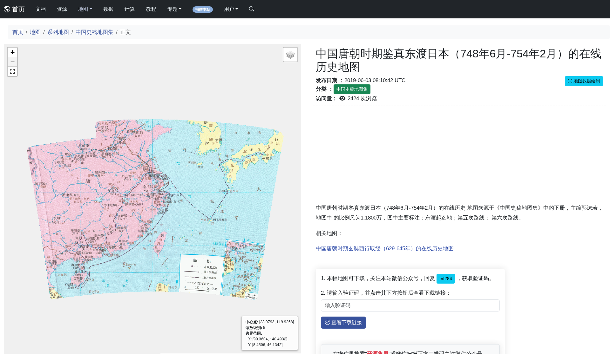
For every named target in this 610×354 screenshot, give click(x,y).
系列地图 (58, 32)
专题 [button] (172, 9)
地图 (35, 32)
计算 (130, 9)
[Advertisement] (459, 158)
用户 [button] (229, 9)
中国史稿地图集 (94, 32)
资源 (62, 9)
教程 (151, 9)
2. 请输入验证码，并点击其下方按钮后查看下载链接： (386, 293)
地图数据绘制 (586, 80)
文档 (41, 9)
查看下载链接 (346, 322)
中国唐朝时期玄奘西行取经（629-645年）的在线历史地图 (385, 248)
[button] (12, 52)
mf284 (445, 278)
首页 (17, 9)
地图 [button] (83, 9)
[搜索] (252, 9)
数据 (108, 9)
